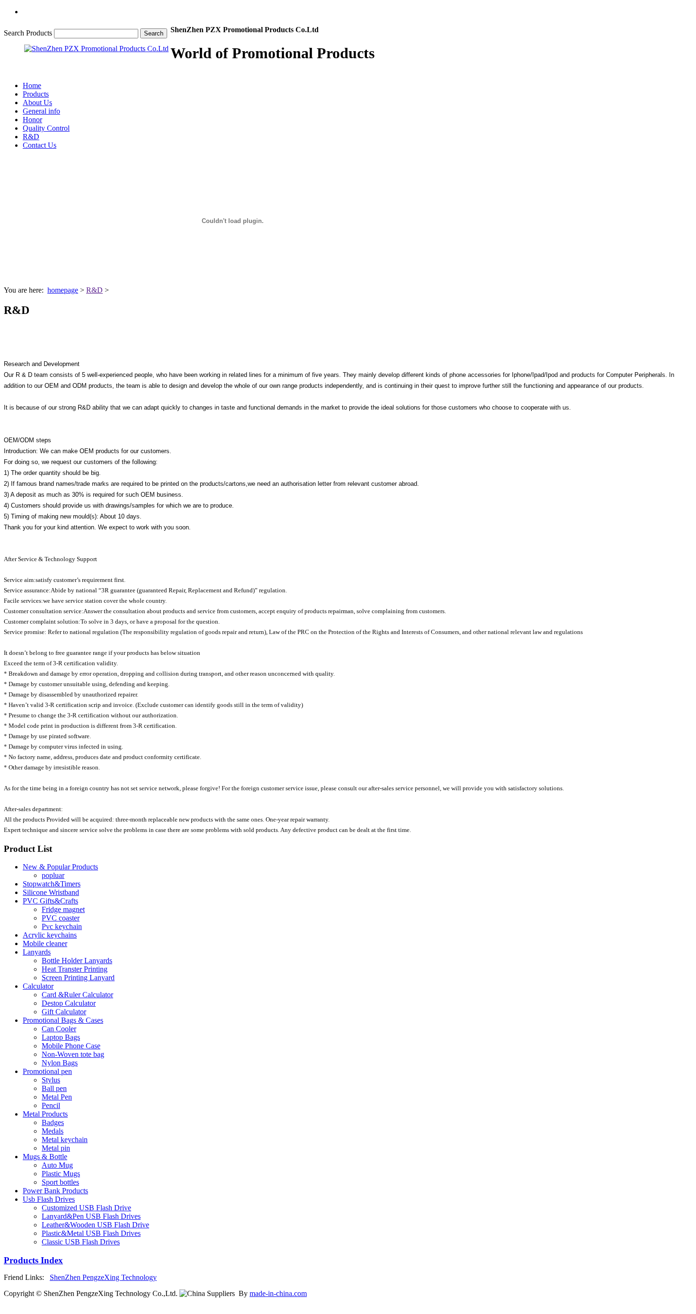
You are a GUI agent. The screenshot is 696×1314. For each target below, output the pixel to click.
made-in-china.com (278, 1293)
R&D (94, 290)
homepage (62, 290)
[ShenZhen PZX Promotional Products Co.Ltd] (96, 49)
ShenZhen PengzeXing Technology (103, 1277)
